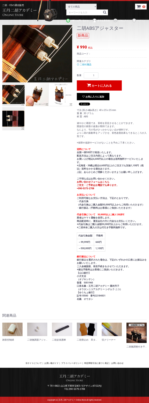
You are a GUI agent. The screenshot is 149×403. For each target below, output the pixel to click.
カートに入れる (102, 85)
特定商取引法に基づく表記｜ (97, 363)
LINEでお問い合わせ (80, 20)
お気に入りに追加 (95, 96)
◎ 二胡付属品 (84, 64)
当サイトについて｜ (34, 363)
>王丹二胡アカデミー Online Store (20, 12)
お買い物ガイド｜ (52, 363)
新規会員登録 (103, 20)
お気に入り (123, 20)
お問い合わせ (117, 363)
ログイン (141, 20)
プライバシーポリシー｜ (72, 363)
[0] (138, 7)
